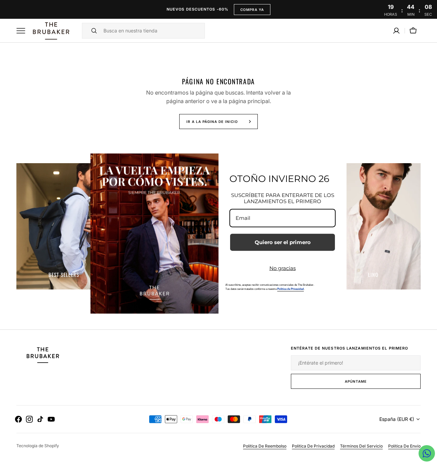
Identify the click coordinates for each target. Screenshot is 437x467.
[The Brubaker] (50, 31)
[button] (396, 30)
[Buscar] (91, 30)
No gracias (282, 268)
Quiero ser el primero (283, 242)
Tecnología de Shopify (37, 445)
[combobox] (152, 31)
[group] (63, 226)
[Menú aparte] (23, 31)
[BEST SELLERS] (63, 226)
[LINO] (373, 226)
